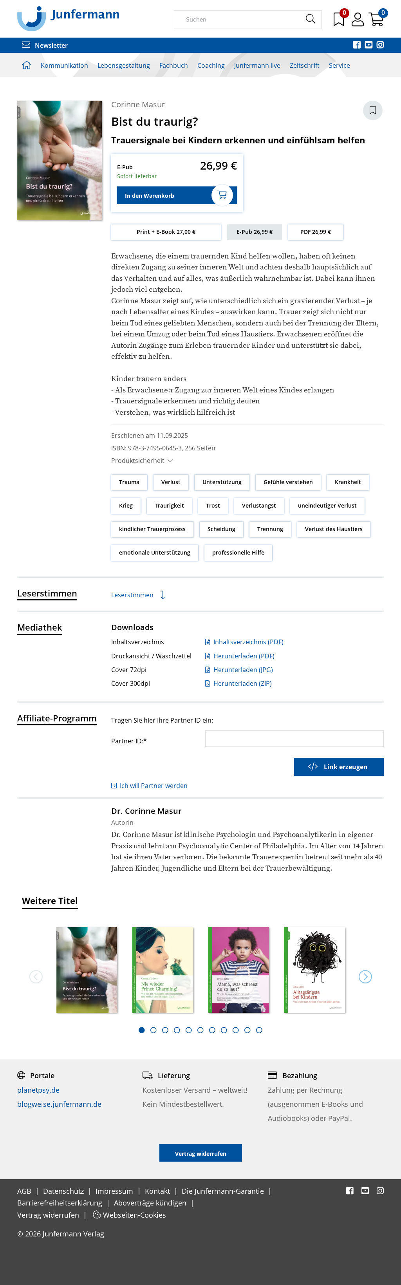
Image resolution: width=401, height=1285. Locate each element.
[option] (87, 967)
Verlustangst (259, 505)
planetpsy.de (38, 1090)
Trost (213, 505)
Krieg (126, 505)
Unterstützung (222, 482)
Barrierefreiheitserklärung (60, 1202)
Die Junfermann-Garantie (224, 1191)
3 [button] (165, 1030)
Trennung (270, 529)
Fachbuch (173, 65)
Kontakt (158, 1191)
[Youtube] (369, 45)
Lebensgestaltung (124, 65)
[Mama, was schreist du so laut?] (238, 970)
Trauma (129, 482)
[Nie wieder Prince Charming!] (162, 970)
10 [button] (247, 1030)
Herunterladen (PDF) (243, 656)
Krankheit (348, 482)
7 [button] (212, 1030)
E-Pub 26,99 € (255, 231)
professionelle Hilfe (238, 552)
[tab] (142, 1030)
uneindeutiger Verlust (327, 505)
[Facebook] (357, 45)
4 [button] (177, 1030)
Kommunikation (64, 65)
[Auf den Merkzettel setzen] (373, 110)
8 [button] (224, 1030)
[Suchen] (310, 19)
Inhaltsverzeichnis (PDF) (248, 642)
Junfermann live (257, 65)
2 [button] (153, 1030)
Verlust (171, 482)
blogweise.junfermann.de (59, 1104)
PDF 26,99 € (315, 231)
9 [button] (236, 1030)
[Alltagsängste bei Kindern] (314, 970)
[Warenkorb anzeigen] (376, 22)
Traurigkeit (169, 505)
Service (339, 65)
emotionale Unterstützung (154, 552)
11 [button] (259, 1030)
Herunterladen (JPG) (242, 669)
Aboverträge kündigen (151, 1202)
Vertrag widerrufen (49, 1215)
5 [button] (189, 1030)
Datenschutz (64, 1191)
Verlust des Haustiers (334, 529)
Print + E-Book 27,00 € (166, 231)
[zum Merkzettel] (339, 22)
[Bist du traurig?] (87, 970)
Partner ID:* (129, 741)
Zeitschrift (305, 65)
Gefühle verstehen (288, 482)
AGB (25, 1191)
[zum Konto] (358, 22)
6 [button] (200, 1030)
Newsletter (50, 45)
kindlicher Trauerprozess (152, 529)
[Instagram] (380, 45)
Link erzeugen (346, 767)
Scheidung (221, 529)
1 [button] (142, 1030)
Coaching (211, 65)
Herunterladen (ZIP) (242, 683)
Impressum (115, 1191)
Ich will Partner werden (154, 785)
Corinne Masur (138, 104)
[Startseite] (68, 18)
